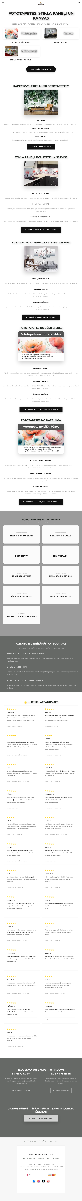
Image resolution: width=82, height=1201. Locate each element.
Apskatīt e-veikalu (41, 69)
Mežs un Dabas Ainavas (25, 653)
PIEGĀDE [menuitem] (42, 1141)
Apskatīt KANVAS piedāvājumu (41, 317)
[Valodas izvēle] (79, 3)
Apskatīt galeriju (61, 1090)
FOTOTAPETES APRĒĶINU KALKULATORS (41, 502)
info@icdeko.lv (35, 1169)
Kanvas (41, 1158)
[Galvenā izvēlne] (3, 3)
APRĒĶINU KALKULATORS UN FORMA (41, 409)
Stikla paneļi (53, 1158)
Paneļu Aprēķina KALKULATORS (41, 229)
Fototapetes (29, 1158)
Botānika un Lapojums (25, 680)
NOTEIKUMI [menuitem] (53, 1141)
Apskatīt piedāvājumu (41, 147)
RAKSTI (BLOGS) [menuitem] (30, 1141)
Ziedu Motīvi (17, 666)
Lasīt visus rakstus (21, 1090)
